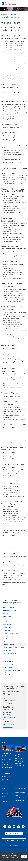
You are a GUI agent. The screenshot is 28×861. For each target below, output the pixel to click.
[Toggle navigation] (24, 3)
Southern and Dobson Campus (6, 755)
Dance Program (7, 624)
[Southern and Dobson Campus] (7, 748)
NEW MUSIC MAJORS (8, 607)
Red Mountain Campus (20, 755)
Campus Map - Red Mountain (19, 766)
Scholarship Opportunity (9, 610)
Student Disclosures (20, 792)
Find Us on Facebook (7, 727)
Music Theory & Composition (11, 656)
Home (2, 14)
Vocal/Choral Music (8, 667)
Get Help (5, 613)
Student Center (5, 791)
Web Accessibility (14, 845)
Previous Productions (10, 653)
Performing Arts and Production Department (8, 9)
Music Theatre (5, 17)
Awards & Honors (9, 644)
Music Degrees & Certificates (10, 633)
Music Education (7, 636)
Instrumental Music (8, 627)
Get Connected (7, 616)
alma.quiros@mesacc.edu (9, 724)
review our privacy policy (11, 857)
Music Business (7, 630)
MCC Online (6, 774)
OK (24, 856)
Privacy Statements (20, 840)
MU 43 (8, 693)
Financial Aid (4, 801)
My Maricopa (5, 793)
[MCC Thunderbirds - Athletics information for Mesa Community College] (14, 812)
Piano (4, 659)
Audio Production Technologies (11, 622)
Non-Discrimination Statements (14, 843)
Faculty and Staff (7, 675)
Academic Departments (10, 14)
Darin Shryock (6, 714)
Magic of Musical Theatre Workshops (14, 647)
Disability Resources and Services (20, 789)
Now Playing (7, 650)
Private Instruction (8, 661)
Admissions (4, 799)
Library (17, 795)
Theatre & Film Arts (8, 664)
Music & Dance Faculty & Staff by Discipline (12, 671)
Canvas (3, 788)
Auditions (5, 619)
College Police (18, 797)
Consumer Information (8, 840)
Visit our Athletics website (14, 821)
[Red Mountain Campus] (20, 749)
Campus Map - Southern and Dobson (7, 766)
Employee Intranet (19, 800)
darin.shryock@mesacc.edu (9, 717)
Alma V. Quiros (6, 720)
